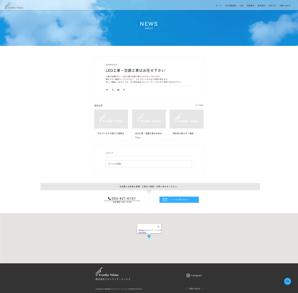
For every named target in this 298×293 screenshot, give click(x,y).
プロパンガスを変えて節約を (110, 133)
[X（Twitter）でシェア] (113, 90)
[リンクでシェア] (124, 90)
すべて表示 (199, 105)
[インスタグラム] (188, 275)
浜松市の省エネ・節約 (183, 133)
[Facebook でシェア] (107, 90)
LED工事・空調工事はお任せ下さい (148, 135)
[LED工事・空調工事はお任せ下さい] (149, 119)
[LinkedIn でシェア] (118, 90)
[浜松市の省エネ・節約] (186, 119)
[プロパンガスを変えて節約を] (111, 119)
